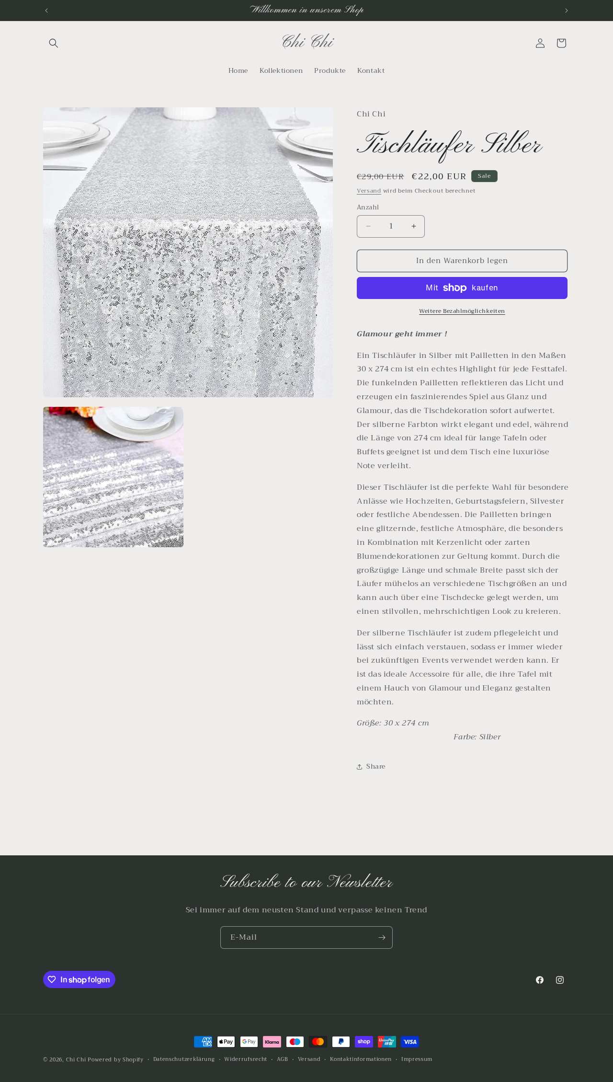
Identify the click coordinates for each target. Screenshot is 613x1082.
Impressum (416, 1059)
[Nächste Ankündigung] (566, 10)
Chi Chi (76, 1059)
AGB (282, 1059)
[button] (53, 43)
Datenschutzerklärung (184, 1059)
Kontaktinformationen (361, 1059)
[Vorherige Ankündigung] (46, 10)
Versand (369, 191)
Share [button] (376, 766)
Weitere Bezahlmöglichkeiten (462, 311)
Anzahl (368, 207)
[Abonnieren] (381, 937)
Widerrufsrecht (245, 1059)
